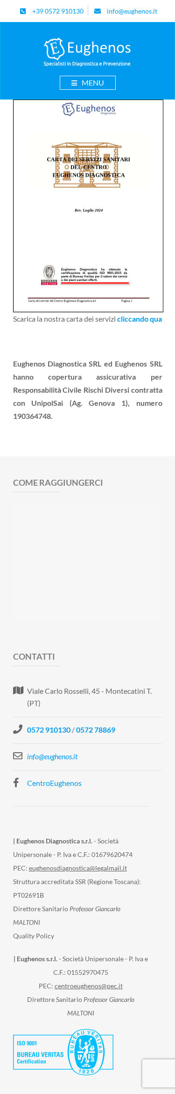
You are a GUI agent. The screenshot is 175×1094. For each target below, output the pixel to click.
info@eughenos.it (52, 756)
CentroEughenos (54, 782)
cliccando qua (139, 318)
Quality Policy (33, 936)
